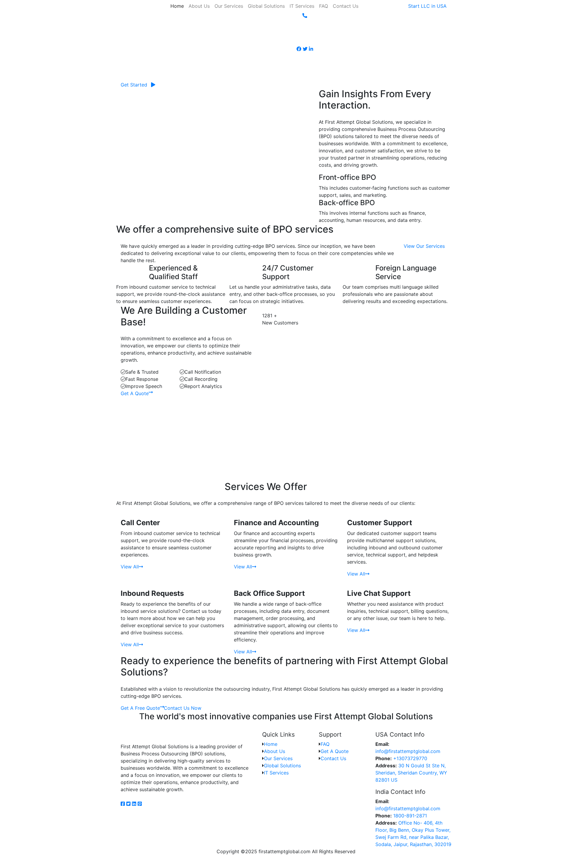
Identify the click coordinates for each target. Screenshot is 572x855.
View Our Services (424, 246)
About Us (199, 6)
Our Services (228, 6)
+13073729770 (409, 758)
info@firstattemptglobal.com (407, 751)
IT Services (302, 6)
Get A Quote (135, 393)
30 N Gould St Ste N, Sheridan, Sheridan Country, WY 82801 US (411, 773)
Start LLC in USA (427, 6)
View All (130, 567)
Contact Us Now (182, 708)
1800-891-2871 (409, 816)
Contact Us (345, 6)
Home (177, 6)
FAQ (323, 6)
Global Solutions (266, 6)
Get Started (134, 85)
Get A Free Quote (140, 708)
